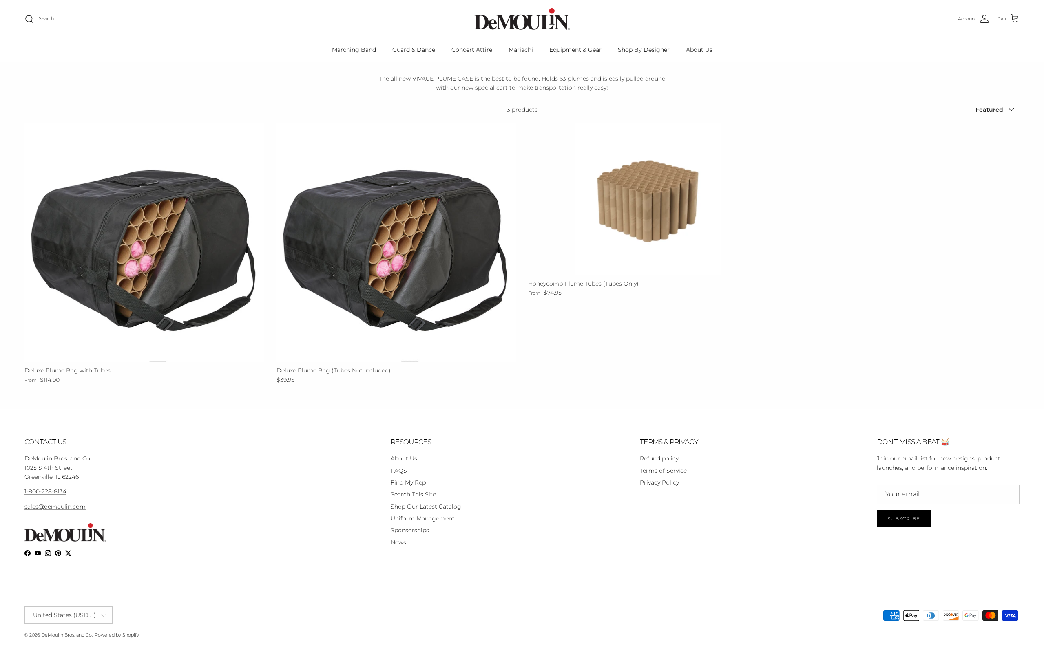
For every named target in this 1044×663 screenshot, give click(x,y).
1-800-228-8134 (45, 491)
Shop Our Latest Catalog (426, 506)
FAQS (399, 470)
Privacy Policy (659, 482)
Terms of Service (663, 470)
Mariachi (521, 49)
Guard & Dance (413, 49)
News (398, 542)
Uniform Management (423, 518)
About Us (699, 49)
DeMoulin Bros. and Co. (67, 635)
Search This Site (413, 494)
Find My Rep (408, 482)
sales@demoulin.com (55, 506)
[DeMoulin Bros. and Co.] (522, 19)
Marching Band (354, 49)
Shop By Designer (644, 49)
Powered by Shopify (117, 635)
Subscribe (903, 518)
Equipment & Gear (575, 49)
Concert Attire (471, 49)
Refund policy (659, 458)
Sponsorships (410, 530)
